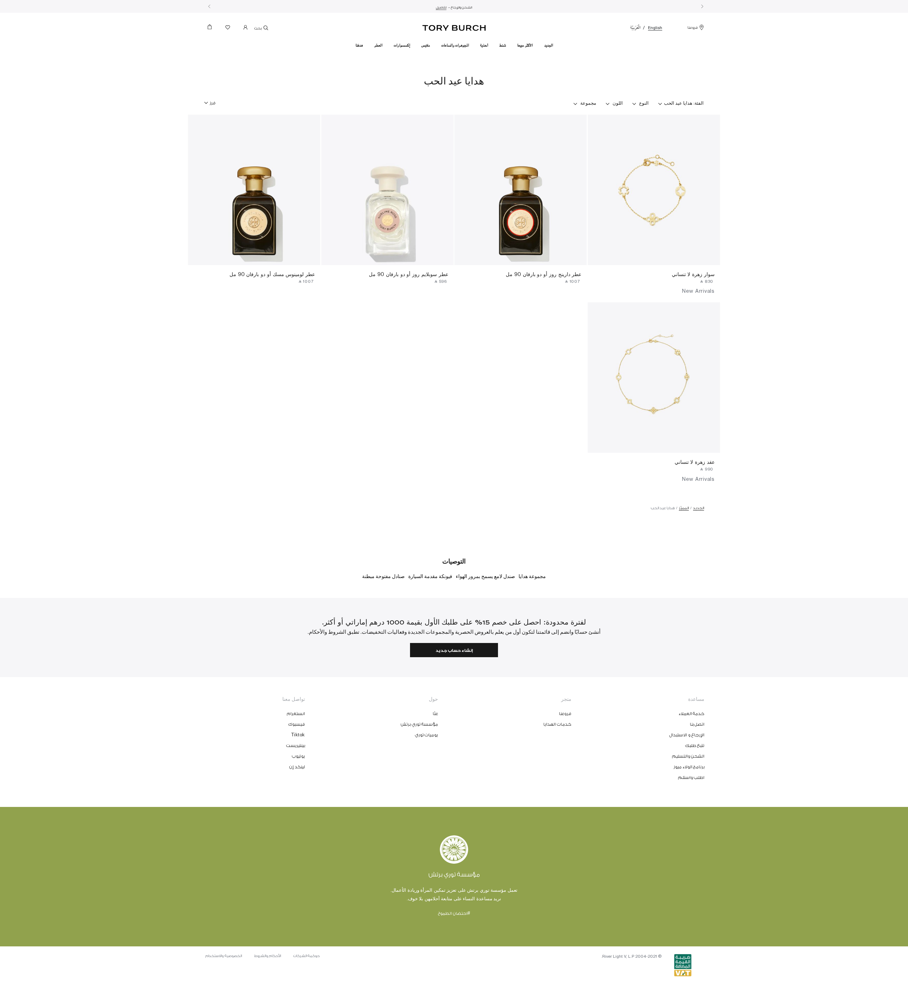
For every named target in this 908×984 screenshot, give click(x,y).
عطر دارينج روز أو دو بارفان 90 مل (543, 274)
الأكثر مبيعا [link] (525, 45)
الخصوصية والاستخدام (223, 956)
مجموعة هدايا (532, 576)
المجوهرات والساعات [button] (455, 45)
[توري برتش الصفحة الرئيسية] (454, 27)
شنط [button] (502, 45)
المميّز (684, 508)
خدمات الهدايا (557, 724)
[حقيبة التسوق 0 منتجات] (212, 29)
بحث (258, 28)
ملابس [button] (425, 45)
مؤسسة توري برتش (419, 724)
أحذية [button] (484, 45)
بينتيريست (295, 745)
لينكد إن (297, 766)
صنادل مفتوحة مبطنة (383, 576)
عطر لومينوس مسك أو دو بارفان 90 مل (272, 274)
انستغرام (296, 713)
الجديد (698, 508)
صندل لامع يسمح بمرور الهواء (485, 576)
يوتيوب (298, 756)
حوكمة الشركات (306, 956)
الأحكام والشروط (267, 956)
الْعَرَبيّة (635, 27)
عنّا (435, 713)
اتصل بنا (697, 724)
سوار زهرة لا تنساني (693, 274)
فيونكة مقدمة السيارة (430, 576)
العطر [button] (378, 45)
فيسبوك (296, 724)
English (655, 27)
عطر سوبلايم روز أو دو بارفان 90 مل (408, 274)
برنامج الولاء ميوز (689, 766)
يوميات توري (426, 734)
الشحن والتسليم (688, 756)
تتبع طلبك (695, 745)
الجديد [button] (548, 45)
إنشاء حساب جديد (454, 650)
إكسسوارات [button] (402, 45)
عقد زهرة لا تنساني (695, 462)
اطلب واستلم (691, 777)
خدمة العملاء (692, 713)
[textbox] (212, 100)
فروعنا (692, 28)
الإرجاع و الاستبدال (686, 734)
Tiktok (298, 734)
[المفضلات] (228, 29)
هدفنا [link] (359, 45)
